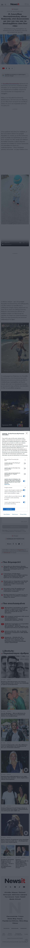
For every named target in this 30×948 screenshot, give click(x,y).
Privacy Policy (23, 514)
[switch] (24, 463)
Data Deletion (7, 514)
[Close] (27, 433)
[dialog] (15, 474)
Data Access (15, 514)
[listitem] (15, 460)
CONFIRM (9, 509)
